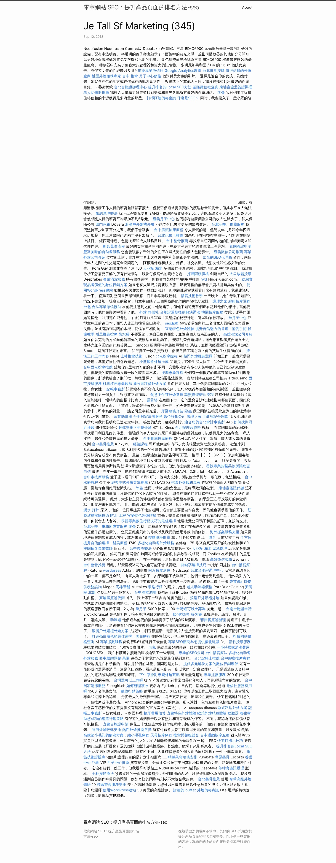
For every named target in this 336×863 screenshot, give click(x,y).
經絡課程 (140, 444)
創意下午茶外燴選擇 (166, 394)
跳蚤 (221, 92)
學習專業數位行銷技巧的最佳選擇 (148, 521)
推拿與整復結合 (186, 735)
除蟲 (188, 411)
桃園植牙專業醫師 (117, 383)
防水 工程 (118, 515)
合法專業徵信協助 (106, 306)
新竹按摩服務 (240, 641)
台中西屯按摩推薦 (98, 367)
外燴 (143, 312)
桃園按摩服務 (212, 312)
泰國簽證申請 (240, 246)
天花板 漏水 (153, 268)
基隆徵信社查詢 (205, 87)
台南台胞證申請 (239, 608)
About (247, 7)
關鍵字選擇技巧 (193, 565)
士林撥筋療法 (103, 773)
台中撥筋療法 (141, 548)
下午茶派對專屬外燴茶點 (159, 674)
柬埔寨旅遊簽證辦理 (235, 87)
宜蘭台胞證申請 (115, 724)
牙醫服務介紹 (172, 411)
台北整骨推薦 (209, 779)
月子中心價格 (150, 76)
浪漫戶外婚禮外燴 (139, 224)
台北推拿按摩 (213, 70)
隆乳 (212, 537)
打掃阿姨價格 (198, 273)
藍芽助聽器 (123, 416)
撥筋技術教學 (192, 295)
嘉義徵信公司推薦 (228, 251)
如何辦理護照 (137, 685)
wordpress (112, 570)
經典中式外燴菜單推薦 (129, 482)
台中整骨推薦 (177, 240)
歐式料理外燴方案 (233, 707)
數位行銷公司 (175, 416)
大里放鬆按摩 (240, 273)
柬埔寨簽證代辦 (231, 488)
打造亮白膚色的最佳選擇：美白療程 (121, 636)
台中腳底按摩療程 (158, 438)
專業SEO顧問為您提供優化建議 (193, 641)
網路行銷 (155, 586)
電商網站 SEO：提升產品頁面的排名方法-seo (141, 7)
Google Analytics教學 (183, 70)
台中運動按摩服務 (215, 735)
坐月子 (141, 608)
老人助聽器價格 (199, 586)
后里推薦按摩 (107, 334)
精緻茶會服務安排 (182, 757)
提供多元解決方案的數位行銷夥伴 (210, 663)
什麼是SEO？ (188, 98)
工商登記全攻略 (215, 416)
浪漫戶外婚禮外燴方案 (111, 630)
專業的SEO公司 (191, 652)
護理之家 (220, 301)
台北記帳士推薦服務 (227, 224)
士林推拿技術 (131, 356)
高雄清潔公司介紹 (238, 334)
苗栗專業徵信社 (150, 70)
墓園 (126, 658)
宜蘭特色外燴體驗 (179, 328)
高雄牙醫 (123, 586)
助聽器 (115, 619)
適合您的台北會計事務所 (204, 422)
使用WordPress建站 (119, 790)
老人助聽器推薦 (96, 92)
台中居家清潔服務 (148, 416)
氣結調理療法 (106, 213)
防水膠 (124, 334)
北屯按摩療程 (167, 356)
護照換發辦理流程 (199, 394)
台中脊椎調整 (145, 592)
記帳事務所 (116, 389)
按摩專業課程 (172, 372)
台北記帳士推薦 (170, 235)
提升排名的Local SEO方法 (170, 87)
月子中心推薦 (118, 762)
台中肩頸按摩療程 (169, 229)
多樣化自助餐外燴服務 (156, 543)
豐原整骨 (222, 757)
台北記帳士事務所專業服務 (105, 526)
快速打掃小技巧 (230, 740)
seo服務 (172, 323)
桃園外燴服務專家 (106, 76)
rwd (203, 279)
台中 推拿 (130, 76)
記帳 (95, 762)
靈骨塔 (152, 400)
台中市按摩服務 (96, 477)
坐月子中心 (237, 317)
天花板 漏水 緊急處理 (209, 548)
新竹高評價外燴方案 (149, 383)
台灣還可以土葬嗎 (190, 608)
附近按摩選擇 (159, 570)
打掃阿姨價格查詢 (161, 98)
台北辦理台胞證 (188, 427)
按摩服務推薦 (159, 537)
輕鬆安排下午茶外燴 (135, 427)
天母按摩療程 (161, 735)
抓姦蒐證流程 (114, 246)
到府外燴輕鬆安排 (106, 729)
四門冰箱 (103, 224)
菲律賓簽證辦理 (213, 619)
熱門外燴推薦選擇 (198, 356)
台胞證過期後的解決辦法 (180, 312)
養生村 (245, 713)
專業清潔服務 (114, 279)
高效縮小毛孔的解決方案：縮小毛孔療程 (116, 735)
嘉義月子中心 (164, 218)
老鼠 (152, 647)
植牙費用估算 (155, 713)
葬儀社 (153, 312)
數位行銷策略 (132, 691)
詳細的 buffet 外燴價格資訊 (196, 790)
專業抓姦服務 (111, 641)
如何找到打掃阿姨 (187, 614)
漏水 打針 (91, 510)
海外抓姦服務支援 (224, 532)
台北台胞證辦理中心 (130, 87)
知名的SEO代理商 (217, 257)
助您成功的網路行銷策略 (103, 718)
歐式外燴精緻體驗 (212, 713)
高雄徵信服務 (221, 559)
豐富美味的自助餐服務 (101, 251)
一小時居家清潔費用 (233, 647)
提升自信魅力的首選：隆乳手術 (221, 328)
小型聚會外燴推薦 (154, 361)
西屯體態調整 (110, 658)
